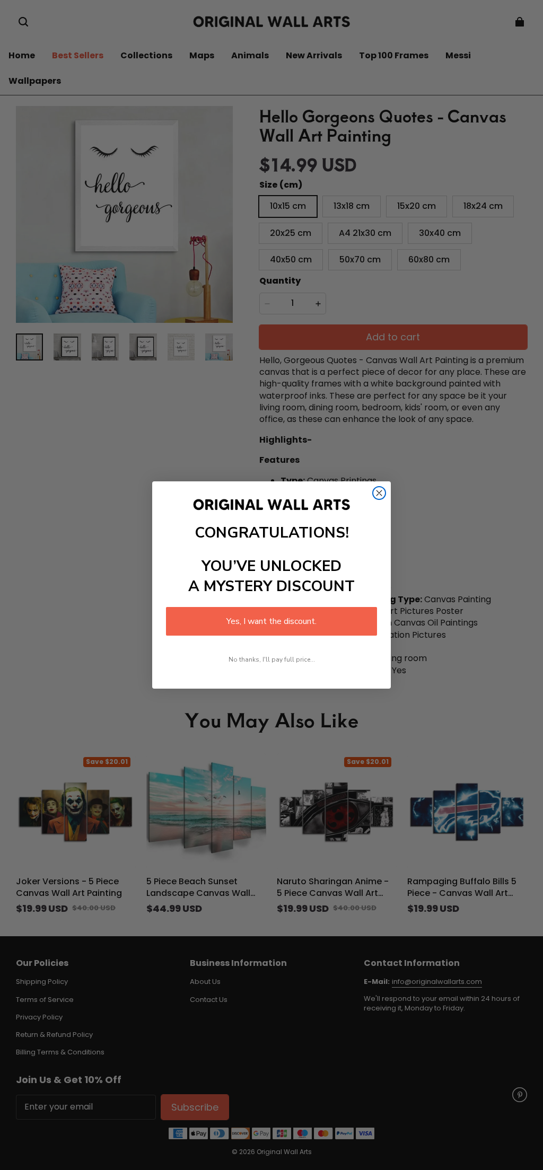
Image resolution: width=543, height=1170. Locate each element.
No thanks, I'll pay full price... (272, 659)
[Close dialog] (379, 493)
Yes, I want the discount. (271, 621)
